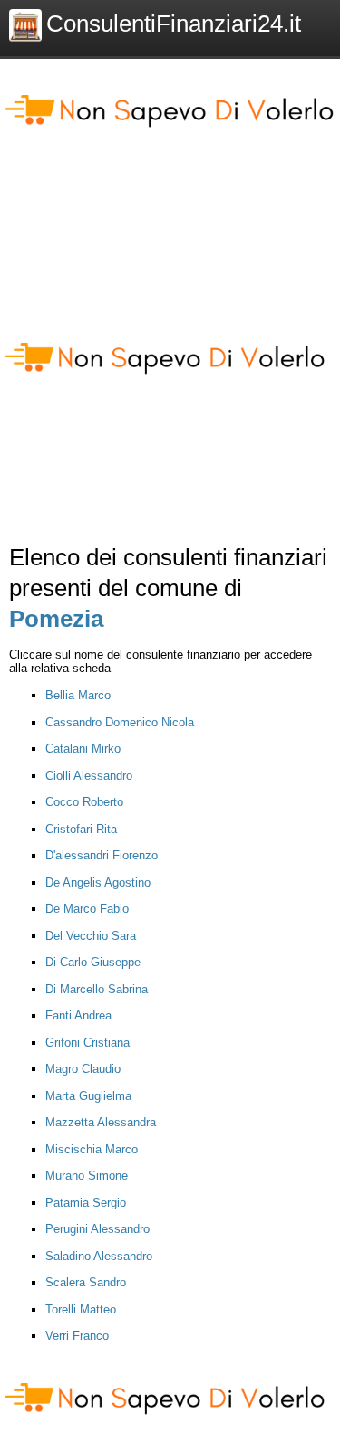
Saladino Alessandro (98, 1256)
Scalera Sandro (85, 1282)
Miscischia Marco (91, 1149)
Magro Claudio (83, 1069)
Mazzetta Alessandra (100, 1122)
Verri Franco (77, 1335)
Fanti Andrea (78, 1015)
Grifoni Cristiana (87, 1042)
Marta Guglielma (88, 1096)
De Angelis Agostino (98, 882)
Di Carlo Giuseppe (93, 962)
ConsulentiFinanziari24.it (173, 23)
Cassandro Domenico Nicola (119, 722)
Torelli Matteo (80, 1309)
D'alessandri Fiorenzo (101, 855)
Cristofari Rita (81, 829)
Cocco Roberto (84, 802)
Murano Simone (86, 1175)
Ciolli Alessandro (88, 775)
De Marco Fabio (87, 908)
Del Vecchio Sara (90, 936)
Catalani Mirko (83, 748)
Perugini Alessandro (97, 1229)
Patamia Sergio (85, 1202)
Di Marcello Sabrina (96, 989)
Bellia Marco (78, 695)
